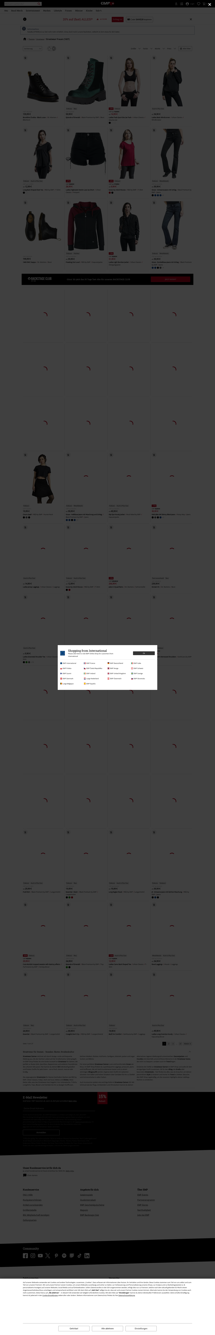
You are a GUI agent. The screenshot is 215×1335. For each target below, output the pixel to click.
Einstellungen (141, 1328)
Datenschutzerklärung (126, 1295)
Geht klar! (74, 1329)
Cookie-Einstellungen (50, 1295)
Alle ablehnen (107, 1329)
